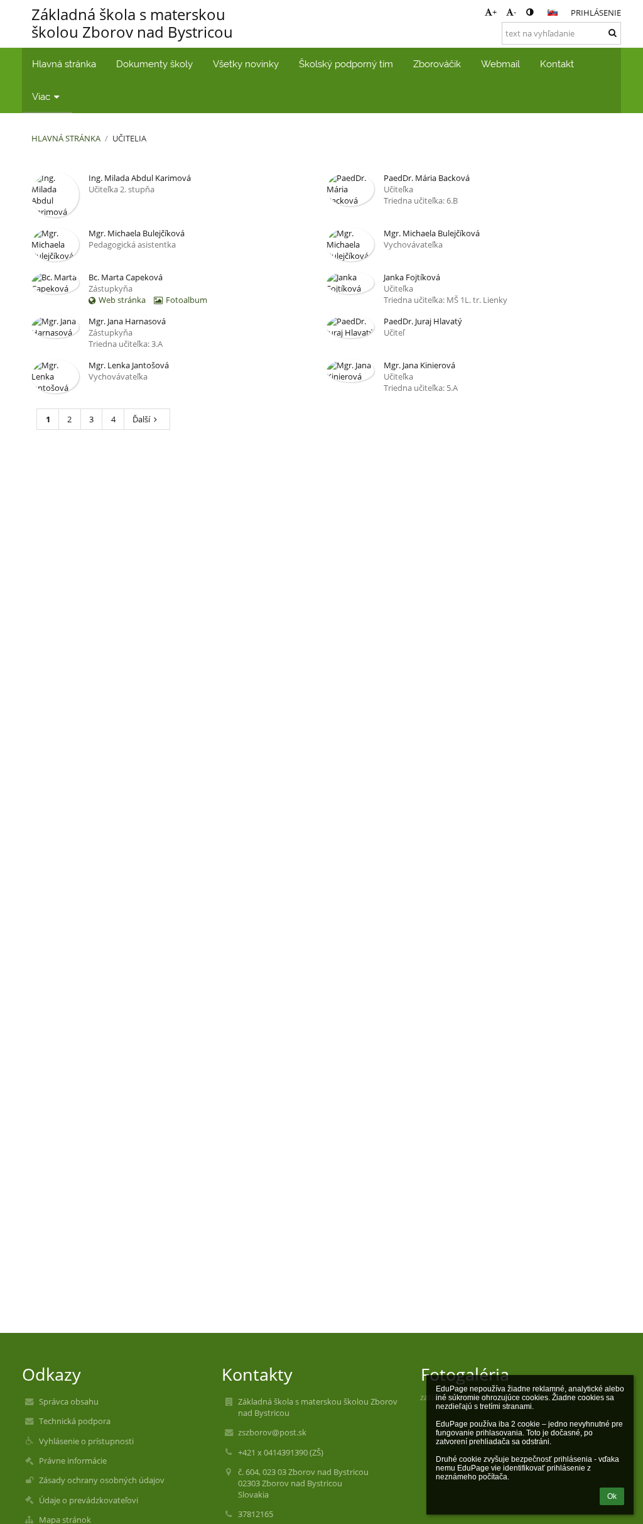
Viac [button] (41, 96)
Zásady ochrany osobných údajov (102, 1480)
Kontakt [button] (557, 63)
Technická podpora (75, 1421)
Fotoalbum (186, 299)
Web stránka (122, 299)
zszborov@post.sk (272, 1432)
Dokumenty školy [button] (154, 63)
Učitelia (129, 138)
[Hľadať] (612, 32)
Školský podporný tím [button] (346, 63)
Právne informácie (73, 1460)
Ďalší (141, 419)
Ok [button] (612, 1496)
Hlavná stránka (65, 138)
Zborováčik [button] (437, 63)
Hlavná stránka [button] (64, 63)
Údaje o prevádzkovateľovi (88, 1500)
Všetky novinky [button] (246, 63)
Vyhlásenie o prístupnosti (86, 1441)
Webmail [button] (500, 63)
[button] (529, 12)
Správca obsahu (69, 1401)
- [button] (515, 12)
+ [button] (494, 12)
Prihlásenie (596, 12)
